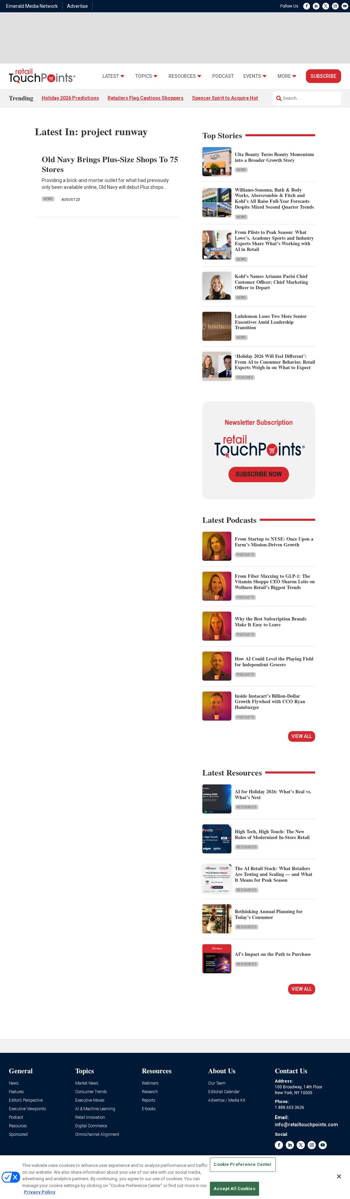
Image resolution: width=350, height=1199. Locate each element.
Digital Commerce (91, 1126)
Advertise (77, 6)
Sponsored (18, 1134)
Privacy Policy (39, 1192)
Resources (182, 76)
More (284, 76)
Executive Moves (90, 1100)
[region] (175, 1177)
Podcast (223, 76)
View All (302, 736)
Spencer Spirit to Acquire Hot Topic (232, 98)
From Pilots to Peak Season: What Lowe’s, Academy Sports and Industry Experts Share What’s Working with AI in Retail (274, 240)
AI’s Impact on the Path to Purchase (273, 954)
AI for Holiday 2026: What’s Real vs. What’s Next (273, 794)
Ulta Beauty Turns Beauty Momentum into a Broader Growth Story (274, 157)
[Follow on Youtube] (344, 6)
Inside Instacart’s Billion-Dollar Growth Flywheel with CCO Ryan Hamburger (270, 701)
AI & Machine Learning (95, 1109)
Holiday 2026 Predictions (70, 98)
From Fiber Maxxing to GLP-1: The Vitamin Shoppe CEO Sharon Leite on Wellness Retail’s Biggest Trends (275, 581)
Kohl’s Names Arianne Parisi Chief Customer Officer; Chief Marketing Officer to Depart (271, 282)
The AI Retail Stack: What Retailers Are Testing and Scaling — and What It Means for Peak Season (273, 874)
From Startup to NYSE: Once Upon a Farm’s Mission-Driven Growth (274, 541)
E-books (149, 1109)
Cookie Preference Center (243, 1164)
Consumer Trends (91, 1092)
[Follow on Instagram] (335, 6)
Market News (86, 1083)
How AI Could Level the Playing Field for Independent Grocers (274, 661)
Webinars (150, 1083)
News (48, 199)
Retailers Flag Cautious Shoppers (146, 98)
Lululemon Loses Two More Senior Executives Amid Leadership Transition (271, 321)
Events (252, 76)
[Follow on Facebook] (306, 6)
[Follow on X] (325, 6)
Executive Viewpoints (27, 1109)
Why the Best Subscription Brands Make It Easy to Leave (270, 621)
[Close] (339, 1176)
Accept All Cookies (234, 1188)
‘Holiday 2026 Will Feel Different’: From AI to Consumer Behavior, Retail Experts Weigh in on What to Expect (275, 361)
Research (150, 1092)
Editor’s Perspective (26, 1100)
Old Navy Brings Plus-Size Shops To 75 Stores (110, 164)
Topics (143, 76)
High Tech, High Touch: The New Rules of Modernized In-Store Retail (272, 834)
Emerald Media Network (32, 6)
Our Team (217, 1083)
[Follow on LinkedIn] (316, 6)
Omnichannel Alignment (97, 1134)
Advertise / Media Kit (226, 1100)
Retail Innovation (90, 1117)
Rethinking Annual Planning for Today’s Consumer (268, 914)
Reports (149, 1100)
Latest (111, 76)
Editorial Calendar (224, 1092)
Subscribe (323, 76)
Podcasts (245, 555)
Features (245, 377)
